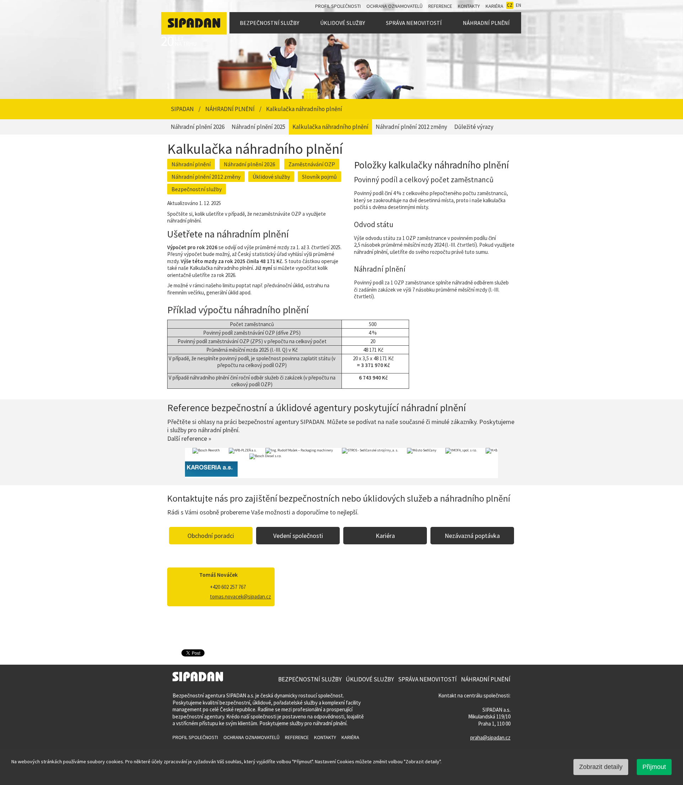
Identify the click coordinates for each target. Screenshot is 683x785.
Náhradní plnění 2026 (249, 164)
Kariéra (494, 6)
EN (518, 5)
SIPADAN (183, 109)
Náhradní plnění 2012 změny (205, 176)
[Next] (507, 463)
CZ (510, 5)
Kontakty (469, 6)
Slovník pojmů (319, 176)
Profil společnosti (338, 6)
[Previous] (176, 463)
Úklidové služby (342, 22)
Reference (440, 6)
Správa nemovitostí (414, 22)
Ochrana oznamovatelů (394, 6)
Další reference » (189, 438)
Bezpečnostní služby (269, 22)
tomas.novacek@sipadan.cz (240, 596)
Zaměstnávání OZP (311, 164)
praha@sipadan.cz (490, 737)
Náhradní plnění (486, 22)
